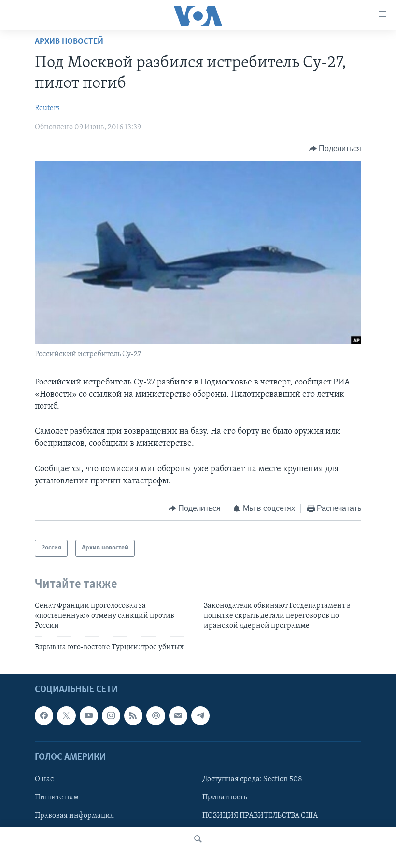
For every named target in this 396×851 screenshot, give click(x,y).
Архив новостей (69, 42)
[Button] (335, 148)
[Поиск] (198, 839)
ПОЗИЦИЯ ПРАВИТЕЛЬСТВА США (260, 816)
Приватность (224, 797)
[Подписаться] (178, 716)
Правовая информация (74, 816)
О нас (44, 779)
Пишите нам (57, 797)
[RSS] (133, 716)
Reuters (47, 108)
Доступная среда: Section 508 (252, 779)
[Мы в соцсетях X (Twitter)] (66, 716)
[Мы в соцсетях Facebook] (44, 716)
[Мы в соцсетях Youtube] (89, 716)
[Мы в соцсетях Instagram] (111, 716)
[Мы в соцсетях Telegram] (200, 716)
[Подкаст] (155, 716)
